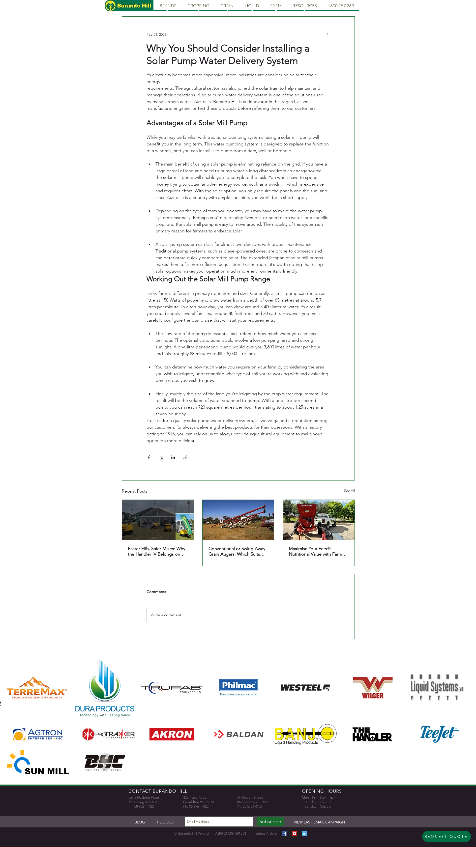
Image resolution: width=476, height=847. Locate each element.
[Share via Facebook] (149, 457)
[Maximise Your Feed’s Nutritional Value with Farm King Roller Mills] (319, 520)
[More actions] (327, 34)
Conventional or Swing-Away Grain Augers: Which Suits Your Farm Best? (236, 551)
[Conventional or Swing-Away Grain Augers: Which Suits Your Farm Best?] (238, 520)
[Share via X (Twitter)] (161, 457)
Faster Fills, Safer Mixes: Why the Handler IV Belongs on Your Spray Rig (156, 551)
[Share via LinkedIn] (173, 457)
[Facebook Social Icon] (284, 833)
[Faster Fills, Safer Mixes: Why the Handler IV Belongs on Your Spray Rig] (158, 520)
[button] (168, 5)
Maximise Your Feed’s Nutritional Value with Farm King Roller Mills (315, 551)
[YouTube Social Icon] (294, 833)
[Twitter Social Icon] (304, 833)
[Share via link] (185, 457)
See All (349, 490)
